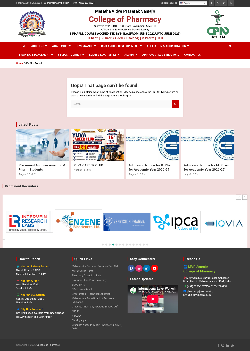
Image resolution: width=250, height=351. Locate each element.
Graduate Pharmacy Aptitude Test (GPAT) (95, 306)
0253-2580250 (219, 286)
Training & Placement (34, 54)
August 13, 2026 (82, 170)
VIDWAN (76, 315)
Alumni (129, 54)
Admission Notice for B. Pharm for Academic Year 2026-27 (151, 167)
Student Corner (69, 54)
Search (175, 104)
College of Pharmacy (125, 19)
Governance (84, 46)
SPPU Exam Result (82, 289)
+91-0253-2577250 (84, 3)
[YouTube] (154, 268)
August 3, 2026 (137, 174)
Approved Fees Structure (160, 54)
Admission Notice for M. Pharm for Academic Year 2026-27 (207, 167)
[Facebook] (131, 268)
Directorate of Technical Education (91, 293)
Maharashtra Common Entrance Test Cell (95, 266)
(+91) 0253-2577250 (198, 286)
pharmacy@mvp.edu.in (58, 3)
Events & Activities (102, 54)
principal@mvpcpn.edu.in (197, 294)
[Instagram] (139, 268)
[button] (244, 197)
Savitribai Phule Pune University (89, 280)
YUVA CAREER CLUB (88, 165)
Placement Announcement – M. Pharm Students (42, 167)
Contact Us (192, 54)
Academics (60, 46)
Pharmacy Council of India (86, 275)
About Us (37, 46)
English (187, 3)
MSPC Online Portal (83, 270)
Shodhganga (79, 320)
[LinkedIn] (146, 268)
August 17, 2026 (27, 174)
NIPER (75, 311)
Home (22, 46)
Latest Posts (28, 124)
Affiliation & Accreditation (166, 46)
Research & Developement (120, 46)
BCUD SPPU (78, 284)
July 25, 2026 (191, 174)
